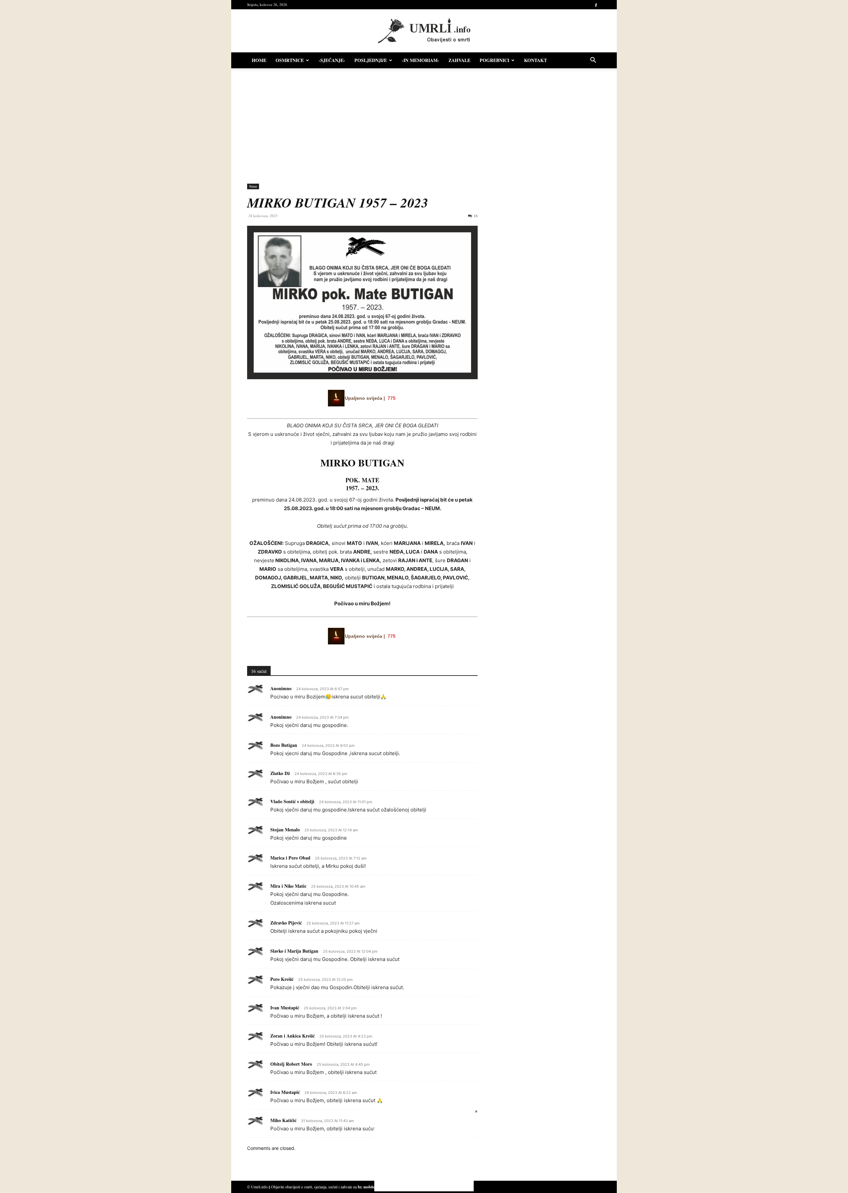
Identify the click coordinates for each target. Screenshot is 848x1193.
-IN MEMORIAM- (420, 60)
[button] (593, 61)
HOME (259, 60)
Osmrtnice (290, 60)
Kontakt (535, 60)
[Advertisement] (424, 122)
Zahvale (459, 60)
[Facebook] (596, 4)
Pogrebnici (494, 60)
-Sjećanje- (332, 60)
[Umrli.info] (424, 31)
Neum (253, 186)
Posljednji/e (370, 60)
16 (476, 215)
